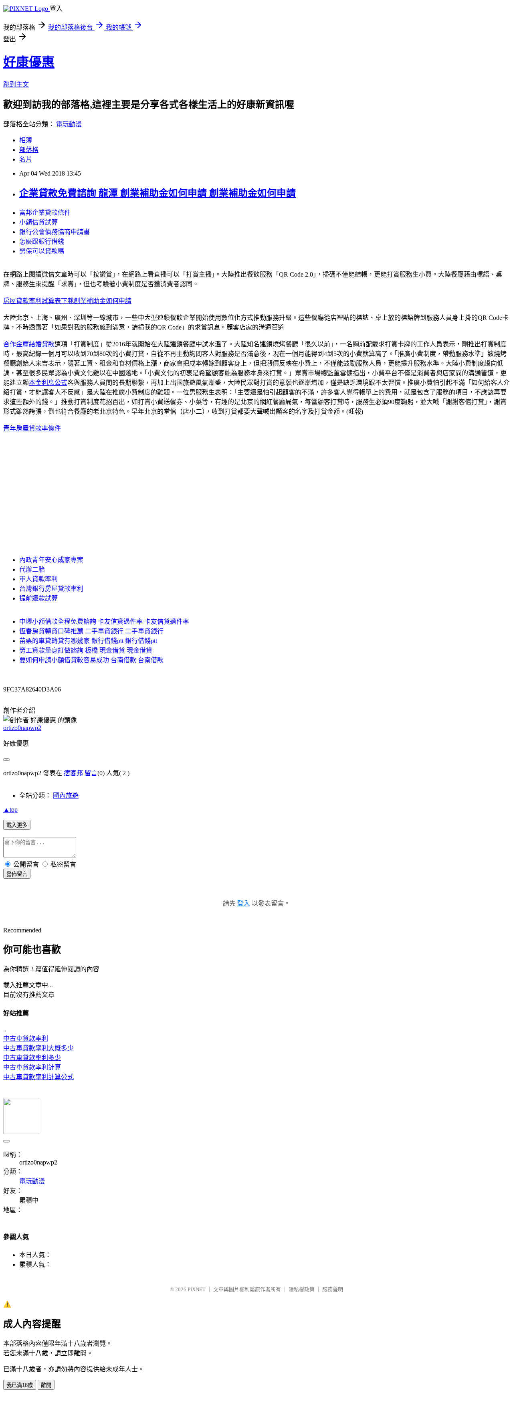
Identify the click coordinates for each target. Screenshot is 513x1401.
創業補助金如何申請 (102, 300)
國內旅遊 (66, 795)
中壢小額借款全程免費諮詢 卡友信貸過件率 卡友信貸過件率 (104, 621)
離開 (46, 1385)
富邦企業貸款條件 (45, 212)
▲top (10, 809)
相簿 (25, 140)
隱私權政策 (302, 1289)
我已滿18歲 (19, 1385)
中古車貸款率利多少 (32, 1057)
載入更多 (16, 825)
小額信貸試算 (38, 222)
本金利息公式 (48, 382)
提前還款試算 (38, 598)
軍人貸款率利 (38, 579)
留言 (91, 773)
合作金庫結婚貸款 (29, 344)
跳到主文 (16, 84)
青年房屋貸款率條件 (32, 428)
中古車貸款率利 (25, 1038)
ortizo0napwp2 (22, 727)
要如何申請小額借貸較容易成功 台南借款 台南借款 (91, 660)
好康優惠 (29, 62)
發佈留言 (16, 874)
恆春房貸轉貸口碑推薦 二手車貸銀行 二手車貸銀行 (91, 631)
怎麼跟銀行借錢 (41, 241)
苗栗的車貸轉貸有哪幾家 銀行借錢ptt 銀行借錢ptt (88, 640)
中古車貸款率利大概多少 (38, 1048)
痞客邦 (73, 773)
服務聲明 (332, 1289)
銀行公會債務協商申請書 (54, 231)
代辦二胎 (32, 569)
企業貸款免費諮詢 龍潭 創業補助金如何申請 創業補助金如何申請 (157, 193)
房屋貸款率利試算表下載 (38, 300)
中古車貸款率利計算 (32, 1067)
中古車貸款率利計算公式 (38, 1076)
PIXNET (197, 1289)
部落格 (28, 149)
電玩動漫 (69, 124)
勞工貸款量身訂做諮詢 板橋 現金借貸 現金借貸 (85, 650)
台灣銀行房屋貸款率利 (51, 588)
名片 (25, 159)
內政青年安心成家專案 (51, 559)
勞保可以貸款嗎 (41, 251)
